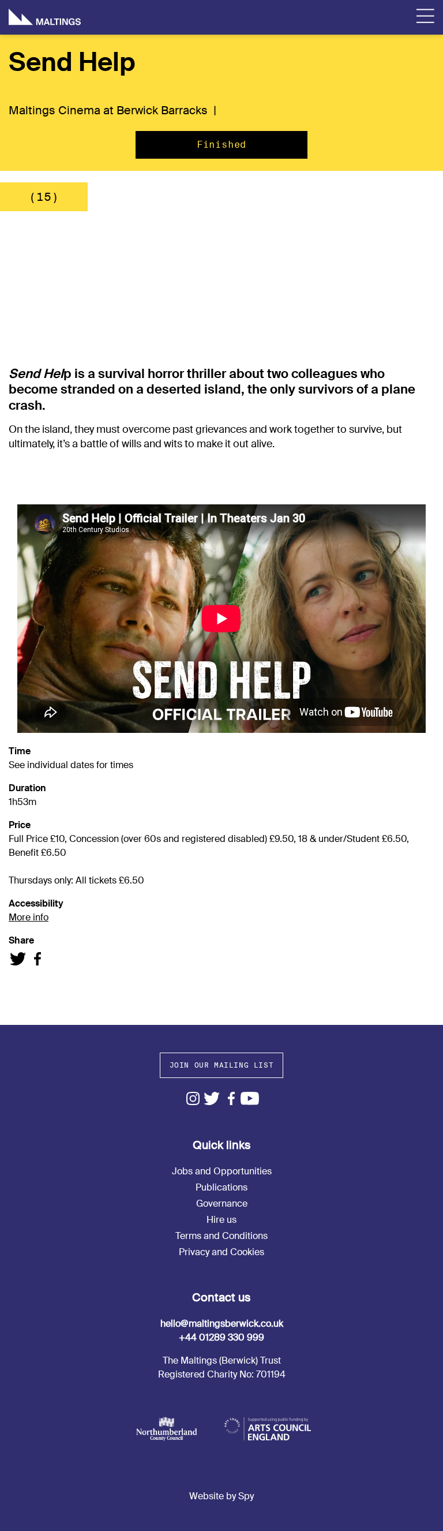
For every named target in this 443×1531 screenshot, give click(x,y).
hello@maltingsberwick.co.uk (221, 1323)
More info (28, 917)
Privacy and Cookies (221, 1252)
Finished (221, 144)
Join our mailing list (222, 1065)
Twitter (212, 1098)
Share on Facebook (37, 958)
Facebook (231, 1098)
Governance (221, 1203)
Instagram (192, 1098)
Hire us (221, 1220)
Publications (221, 1187)
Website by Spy (221, 1496)
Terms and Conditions (221, 1236)
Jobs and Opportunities (222, 1171)
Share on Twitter (18, 958)
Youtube (250, 1098)
